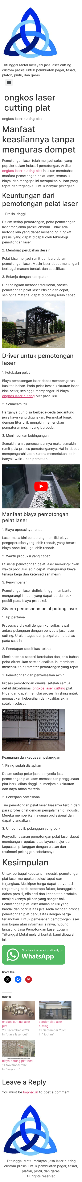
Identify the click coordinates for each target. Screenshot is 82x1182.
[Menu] (9, 82)
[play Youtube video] (41, 486)
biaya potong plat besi (17, 1061)
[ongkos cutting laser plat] (18, 1010)
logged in (30, 1092)
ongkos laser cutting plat (22, 171)
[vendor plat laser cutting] (55, 1010)
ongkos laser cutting (18, 396)
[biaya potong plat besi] (18, 1049)
